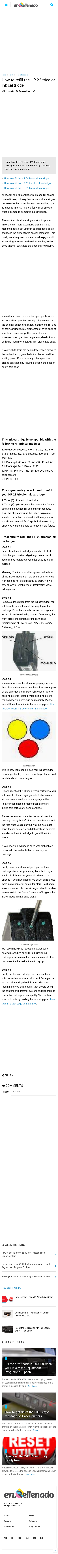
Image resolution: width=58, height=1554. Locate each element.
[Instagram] (12, 1538)
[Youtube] (5, 1538)
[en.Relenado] (26, 5)
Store (31, 1516)
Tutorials (33, 1521)
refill (11, 75)
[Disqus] (29, 1134)
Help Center (34, 1526)
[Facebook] (20, 1538)
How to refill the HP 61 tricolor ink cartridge (27, 183)
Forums (7, 1521)
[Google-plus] (41, 1538)
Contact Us (9, 1526)
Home (4, 75)
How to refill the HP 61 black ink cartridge (26, 188)
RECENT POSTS (11, 1287)
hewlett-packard (22, 75)
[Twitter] (27, 1538)
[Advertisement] (29, 40)
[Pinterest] (34, 1538)
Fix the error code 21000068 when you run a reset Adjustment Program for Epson (28, 1368)
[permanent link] (34, 91)
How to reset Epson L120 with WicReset (34, 1297)
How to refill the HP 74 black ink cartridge (26, 178)
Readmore (32, 1386)
